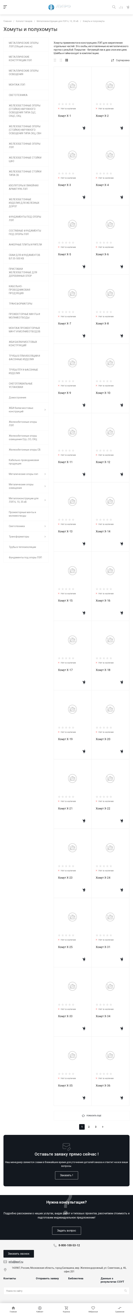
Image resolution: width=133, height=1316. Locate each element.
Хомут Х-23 (65, 877)
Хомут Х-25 (65, 947)
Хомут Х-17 (65, 670)
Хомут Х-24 (103, 877)
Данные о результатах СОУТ (112, 1280)
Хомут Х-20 (103, 739)
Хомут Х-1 (64, 116)
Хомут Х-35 (65, 1085)
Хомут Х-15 (65, 600)
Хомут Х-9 (64, 393)
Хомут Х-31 (103, 947)
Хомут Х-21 (65, 808)
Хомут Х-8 (102, 323)
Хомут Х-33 (65, 1016)
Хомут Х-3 (64, 185)
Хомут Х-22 (103, 808)
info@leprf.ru (16, 1261)
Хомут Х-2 (102, 116)
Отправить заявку (47, 1278)
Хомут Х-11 (65, 462)
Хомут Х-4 (102, 185)
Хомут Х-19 (65, 739)
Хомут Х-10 (103, 393)
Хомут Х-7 (64, 323)
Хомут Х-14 (103, 531)
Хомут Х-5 (64, 254)
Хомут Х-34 (103, 1016)
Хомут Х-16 (103, 600)
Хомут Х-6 (102, 254)
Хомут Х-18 (103, 670)
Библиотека (75, 1278)
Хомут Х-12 (103, 462)
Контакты (9, 1278)
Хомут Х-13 (65, 531)
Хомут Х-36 (103, 1085)
